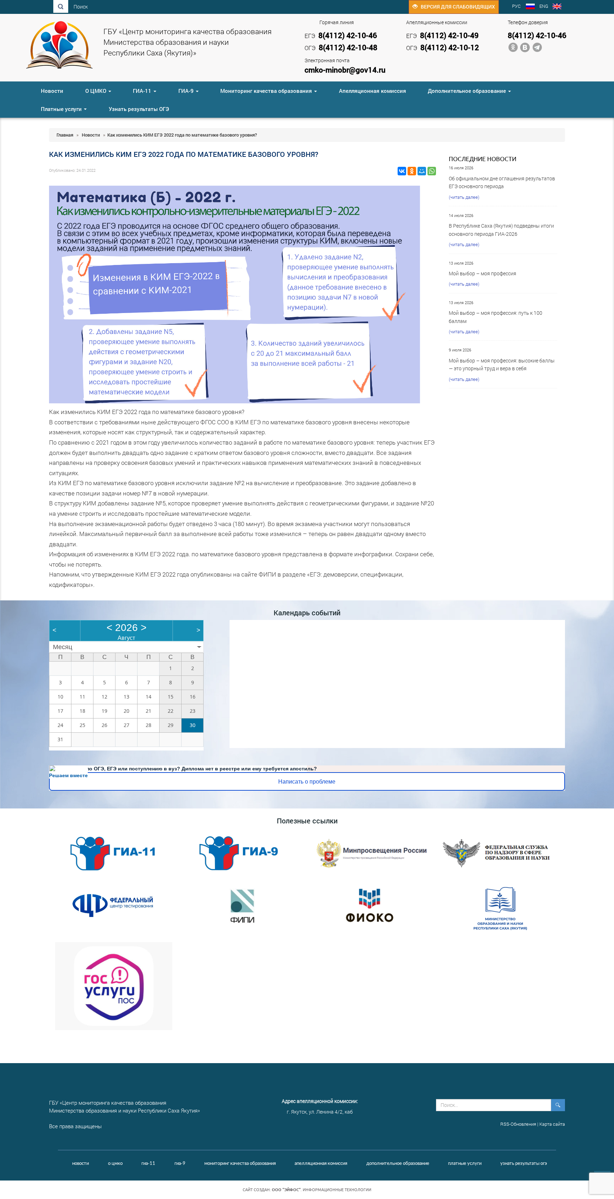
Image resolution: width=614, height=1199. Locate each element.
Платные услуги (62, 108)
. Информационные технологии (321, 1190)
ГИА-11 (143, 90)
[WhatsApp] (431, 171)
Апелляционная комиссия (372, 90)
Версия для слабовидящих (456, 6)
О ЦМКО (96, 90)
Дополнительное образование (467, 90)
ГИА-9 (186, 90)
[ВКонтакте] (402, 171)
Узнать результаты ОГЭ (139, 108)
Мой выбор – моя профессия (482, 273)
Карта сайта (552, 1124)
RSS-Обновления (518, 1124)
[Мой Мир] (422, 171)
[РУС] (530, 7)
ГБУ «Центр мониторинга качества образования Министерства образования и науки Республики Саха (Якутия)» (187, 42)
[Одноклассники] (412, 171)
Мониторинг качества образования (266, 90)
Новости (52, 90)
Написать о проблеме (306, 782)
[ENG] (557, 7)
